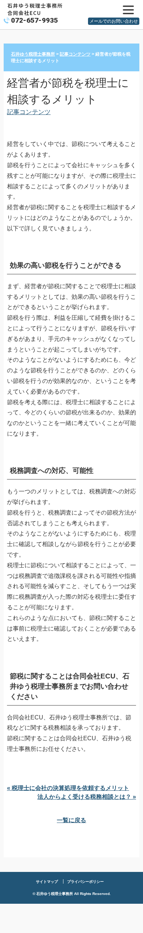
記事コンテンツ (29, 112)
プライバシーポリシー (85, 882)
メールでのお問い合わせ (113, 21)
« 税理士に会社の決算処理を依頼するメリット (68, 788)
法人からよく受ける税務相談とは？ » (86, 797)
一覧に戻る (71, 820)
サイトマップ (47, 882)
